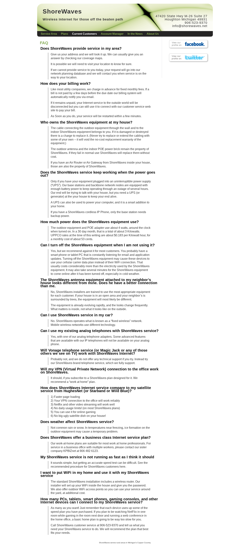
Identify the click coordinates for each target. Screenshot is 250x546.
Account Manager (112, 33)
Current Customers (84, 33)
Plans (64, 33)
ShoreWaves (62, 11)
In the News (135, 33)
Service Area (49, 33)
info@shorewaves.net (189, 26)
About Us (153, 33)
